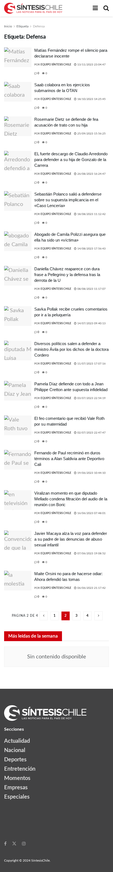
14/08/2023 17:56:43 (91, 248)
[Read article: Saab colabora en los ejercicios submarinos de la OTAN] (18, 92)
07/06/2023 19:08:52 (91, 553)
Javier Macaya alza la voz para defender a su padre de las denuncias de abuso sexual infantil (70, 539)
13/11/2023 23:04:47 (91, 64)
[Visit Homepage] (33, 8)
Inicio (8, 26)
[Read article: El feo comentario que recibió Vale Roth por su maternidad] (18, 425)
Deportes (15, 759)
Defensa (39, 26)
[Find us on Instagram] (24, 843)
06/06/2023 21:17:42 (91, 588)
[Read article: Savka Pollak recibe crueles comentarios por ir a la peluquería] (18, 316)
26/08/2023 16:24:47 (91, 174)
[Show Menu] (95, 8)
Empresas (16, 787)
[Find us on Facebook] (5, 843)
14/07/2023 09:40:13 (91, 323)
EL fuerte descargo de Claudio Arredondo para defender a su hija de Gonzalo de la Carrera (71, 159)
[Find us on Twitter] (14, 843)
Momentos (17, 778)
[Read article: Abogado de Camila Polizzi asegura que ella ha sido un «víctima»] (18, 241)
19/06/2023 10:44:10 (91, 473)
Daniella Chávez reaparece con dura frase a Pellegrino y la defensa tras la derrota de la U (67, 274)
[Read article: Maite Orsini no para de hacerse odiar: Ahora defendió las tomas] (18, 580)
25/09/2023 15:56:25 (91, 133)
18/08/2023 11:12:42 (91, 214)
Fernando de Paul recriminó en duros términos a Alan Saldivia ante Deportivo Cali (69, 459)
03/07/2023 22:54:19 (91, 398)
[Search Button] (106, 8)
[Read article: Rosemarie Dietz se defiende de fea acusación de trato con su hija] (18, 126)
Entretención (19, 769)
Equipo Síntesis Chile (56, 64)
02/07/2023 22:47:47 (91, 432)
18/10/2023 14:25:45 (91, 99)
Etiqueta (22, 26)
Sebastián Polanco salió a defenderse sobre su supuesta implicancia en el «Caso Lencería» (67, 200)
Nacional (14, 750)
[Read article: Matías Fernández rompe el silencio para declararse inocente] (18, 57)
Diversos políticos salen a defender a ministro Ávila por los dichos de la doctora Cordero (71, 349)
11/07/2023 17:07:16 (91, 363)
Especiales (17, 797)
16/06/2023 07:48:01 (91, 513)
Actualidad (17, 741)
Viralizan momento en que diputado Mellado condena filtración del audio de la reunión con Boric (70, 499)
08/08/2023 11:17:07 (91, 289)
